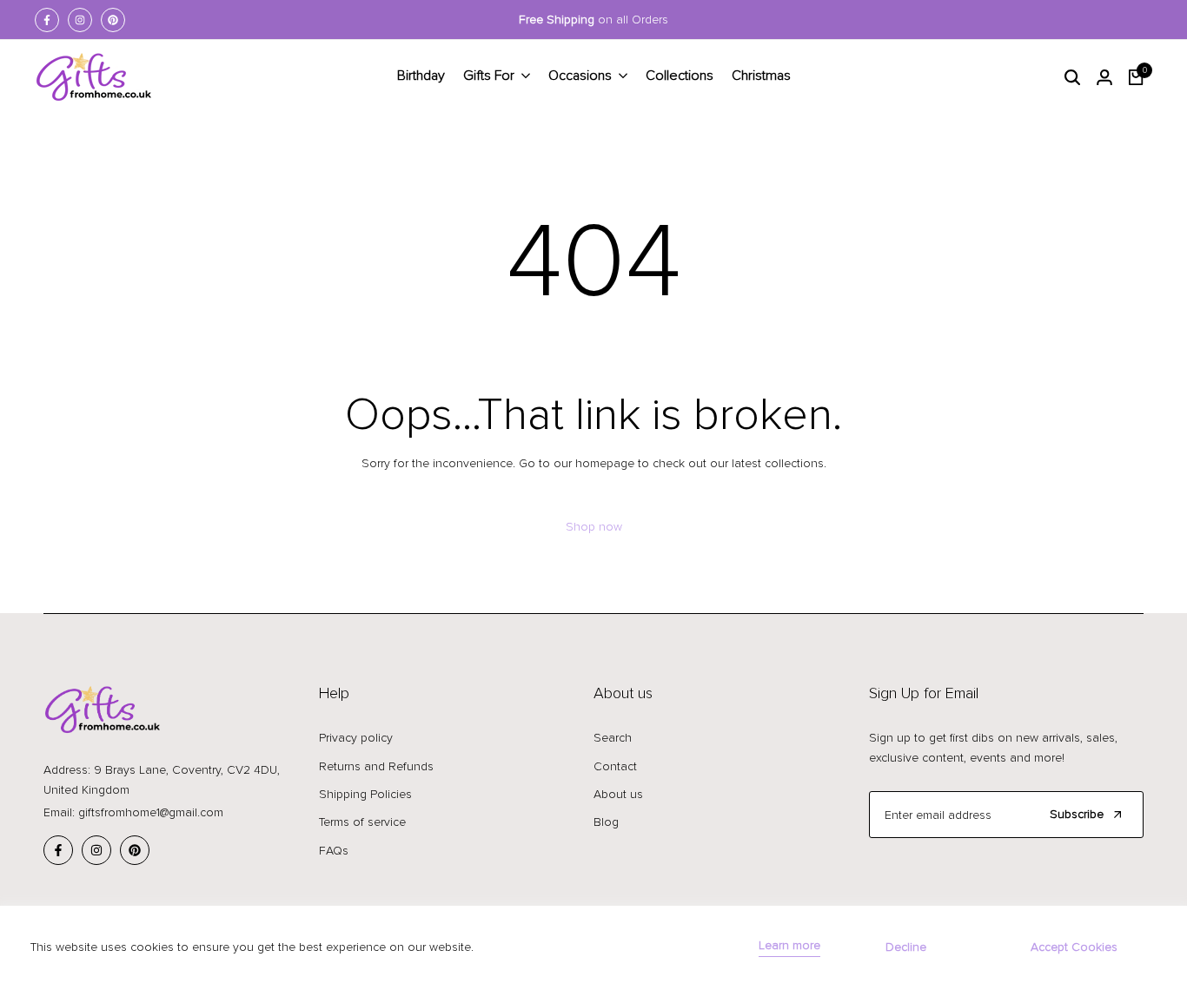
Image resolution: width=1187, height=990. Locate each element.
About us (618, 794)
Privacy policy (356, 737)
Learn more (789, 946)
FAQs (333, 850)
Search (613, 737)
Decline (905, 947)
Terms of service (362, 822)
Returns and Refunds (376, 766)
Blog (606, 822)
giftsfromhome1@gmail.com (150, 812)
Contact (615, 766)
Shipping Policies (365, 794)
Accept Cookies (1074, 947)
